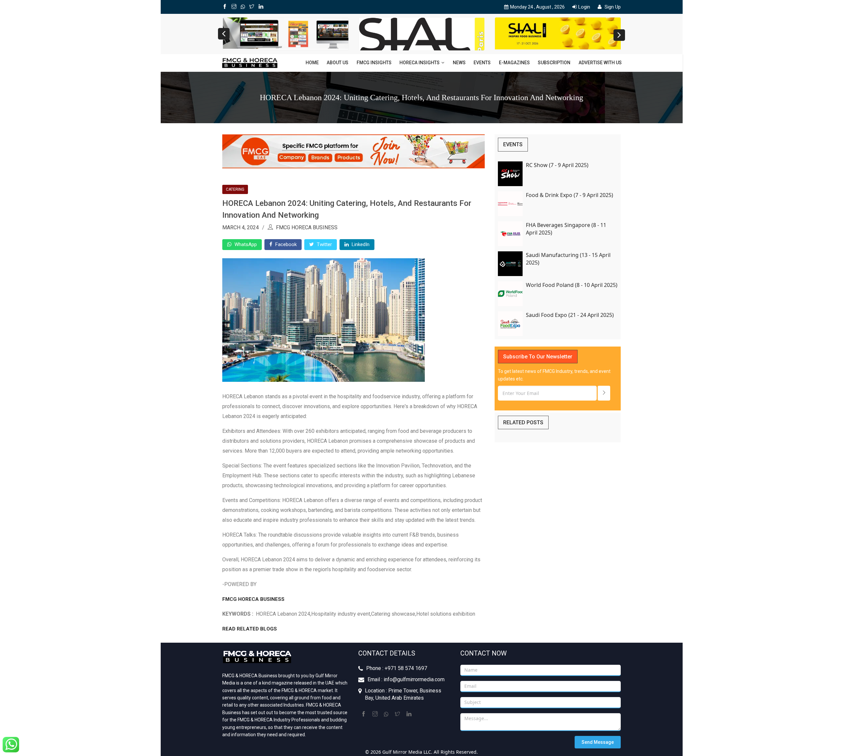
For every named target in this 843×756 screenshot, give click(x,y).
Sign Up (612, 7)
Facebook (285, 244)
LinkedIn (359, 244)
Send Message (598, 742)
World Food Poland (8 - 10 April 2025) (571, 285)
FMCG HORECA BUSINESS (253, 599)
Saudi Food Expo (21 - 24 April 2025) (570, 315)
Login (584, 7)
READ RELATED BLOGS (250, 629)
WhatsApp (245, 244)
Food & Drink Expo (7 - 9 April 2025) (569, 195)
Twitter (323, 244)
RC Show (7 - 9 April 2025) (557, 165)
